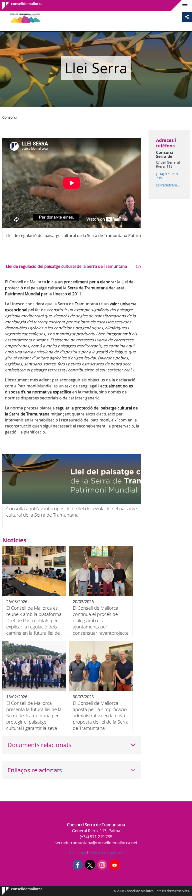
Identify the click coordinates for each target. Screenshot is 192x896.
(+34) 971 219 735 (167, 176)
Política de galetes (105, 852)
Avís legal (77, 852)
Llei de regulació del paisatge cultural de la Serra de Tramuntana (66, 266)
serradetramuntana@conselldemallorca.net (169, 185)
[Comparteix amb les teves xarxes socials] (187, 17)
